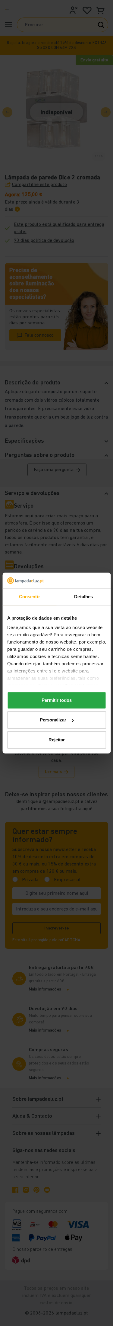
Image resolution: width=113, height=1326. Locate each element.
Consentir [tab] (29, 596)
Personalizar (53, 720)
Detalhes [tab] (83, 596)
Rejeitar (57, 739)
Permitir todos (57, 700)
